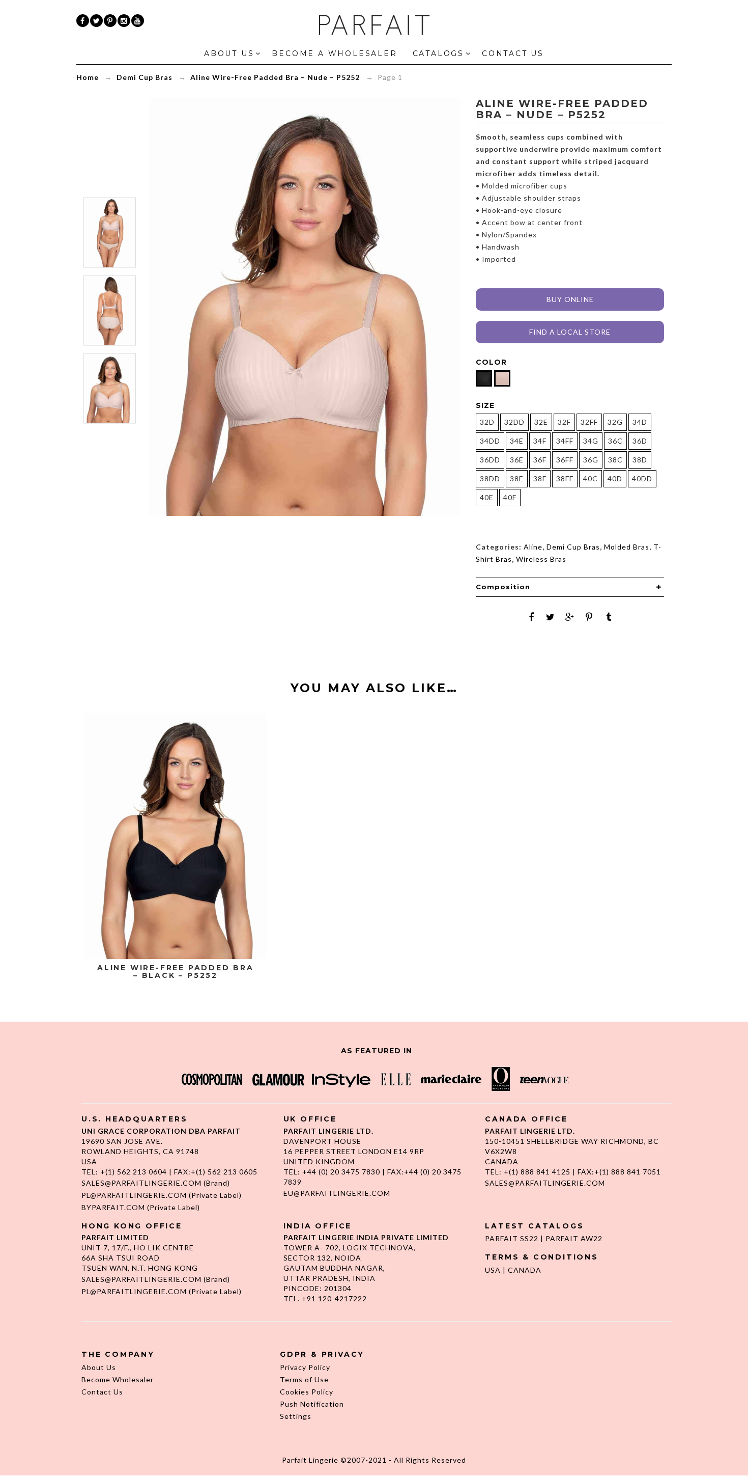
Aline (533, 546)
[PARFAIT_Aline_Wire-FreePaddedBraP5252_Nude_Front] (109, 388)
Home (87, 77)
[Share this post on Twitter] (550, 617)
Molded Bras (626, 546)
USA (493, 1270)
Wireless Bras (541, 559)
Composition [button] (503, 587)
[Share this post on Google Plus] (570, 617)
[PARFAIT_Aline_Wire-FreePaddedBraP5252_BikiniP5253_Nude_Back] (109, 310)
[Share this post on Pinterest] (589, 617)
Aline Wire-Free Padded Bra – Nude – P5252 (275, 77)
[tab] (570, 587)
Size (485, 405)
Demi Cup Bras (144, 77)
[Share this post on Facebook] (531, 617)
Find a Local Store (570, 331)
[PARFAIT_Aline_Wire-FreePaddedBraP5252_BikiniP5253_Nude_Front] (109, 232)
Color (491, 362)
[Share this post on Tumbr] (608, 617)
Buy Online (570, 299)
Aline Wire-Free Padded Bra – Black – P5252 (175, 972)
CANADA (524, 1270)
